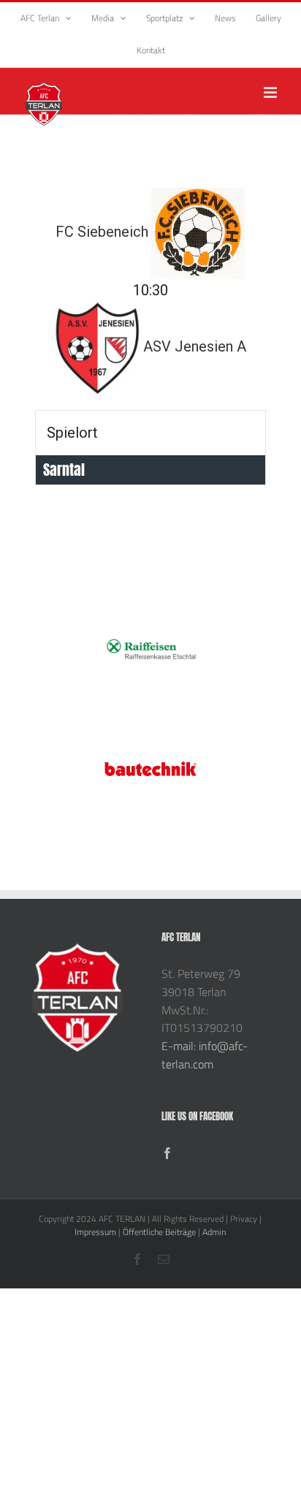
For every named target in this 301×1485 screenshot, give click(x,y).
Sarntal (64, 469)
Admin (214, 1232)
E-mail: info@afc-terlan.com (204, 1055)
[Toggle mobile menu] (271, 92)
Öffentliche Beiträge (159, 1232)
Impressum (95, 1232)
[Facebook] (167, 1153)
